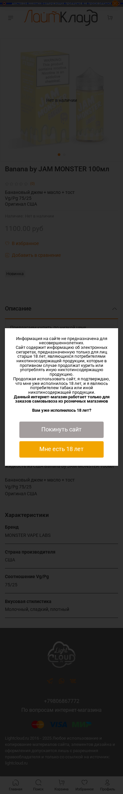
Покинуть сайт (61, 429)
